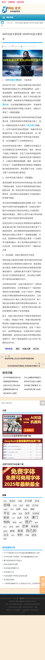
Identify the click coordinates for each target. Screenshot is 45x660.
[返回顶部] (42, 590)
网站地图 (19, 601)
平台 (7, 513)
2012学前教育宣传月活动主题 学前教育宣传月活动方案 (13, 377)
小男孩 (22, 612)
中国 (20, 501)
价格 (7, 504)
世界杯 (12, 501)
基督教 (25, 509)
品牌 (18, 509)
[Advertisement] (22, 637)
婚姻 (32, 509)
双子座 (35, 505)
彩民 (14, 513)
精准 (12, 530)
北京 (21, 505)
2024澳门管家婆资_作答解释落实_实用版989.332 (34, 385)
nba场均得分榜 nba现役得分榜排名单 (34, 389)
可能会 (6, 509)
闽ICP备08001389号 (29, 601)
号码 (11, 509)
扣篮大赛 (13, 79)
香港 (5, 539)
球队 (20, 522)
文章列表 (11, 2)
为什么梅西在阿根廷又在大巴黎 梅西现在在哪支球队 (34, 377)
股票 (20, 531)
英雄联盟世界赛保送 (10, 381)
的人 (5, 527)
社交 (11, 526)
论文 (6, 534)
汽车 (26, 517)
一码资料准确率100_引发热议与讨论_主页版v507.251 (23, 583)
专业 (5, 501)
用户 (28, 521)
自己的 (30, 125)
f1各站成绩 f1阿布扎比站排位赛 (15, 575)
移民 (17, 526)
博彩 (28, 505)
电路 (36, 522)
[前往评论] (42, 584)
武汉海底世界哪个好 (11, 568)
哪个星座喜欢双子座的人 (13, 560)
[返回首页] (42, 579)
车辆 (27, 535)
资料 (20, 534)
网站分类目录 (36, 598)
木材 (13, 518)
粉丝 (5, 531)
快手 (27, 513)
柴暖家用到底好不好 (10, 389)
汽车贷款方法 (9, 572)
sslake (9, 46)
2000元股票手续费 (11, 564)
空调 (25, 526)
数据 (6, 517)
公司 (15, 505)
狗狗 (7, 522)
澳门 (35, 517)
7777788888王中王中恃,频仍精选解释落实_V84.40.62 (23, 553)
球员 (14, 522)
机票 (19, 517)
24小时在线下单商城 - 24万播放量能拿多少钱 (21, 556)
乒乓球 (28, 500)
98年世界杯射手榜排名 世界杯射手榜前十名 (24, 366)
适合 (34, 534)
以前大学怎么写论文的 (11, 385)
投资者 (36, 513)
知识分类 (20, 2)
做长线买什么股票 (10, 393)
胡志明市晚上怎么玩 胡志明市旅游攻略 (19, 358)
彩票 (20, 513)
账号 (13, 535)
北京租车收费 (9, 579)
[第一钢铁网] (22, 9)
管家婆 (34, 526)
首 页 (4, 2)
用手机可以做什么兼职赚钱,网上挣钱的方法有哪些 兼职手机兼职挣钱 (34, 381)
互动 (37, 500)
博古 (4, 104)
